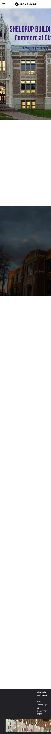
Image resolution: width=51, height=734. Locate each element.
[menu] (4, 3)
